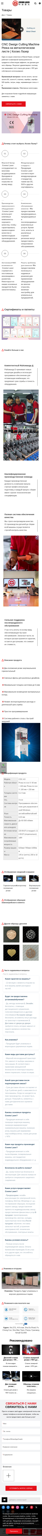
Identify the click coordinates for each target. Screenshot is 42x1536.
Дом (3, 15)
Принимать (14, 1531)
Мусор (29, 1531)
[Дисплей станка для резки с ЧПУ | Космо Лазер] (11, 1350)
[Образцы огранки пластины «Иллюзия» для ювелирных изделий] (31, 1376)
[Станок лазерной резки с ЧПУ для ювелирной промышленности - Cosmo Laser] (31, 1350)
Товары (9, 15)
